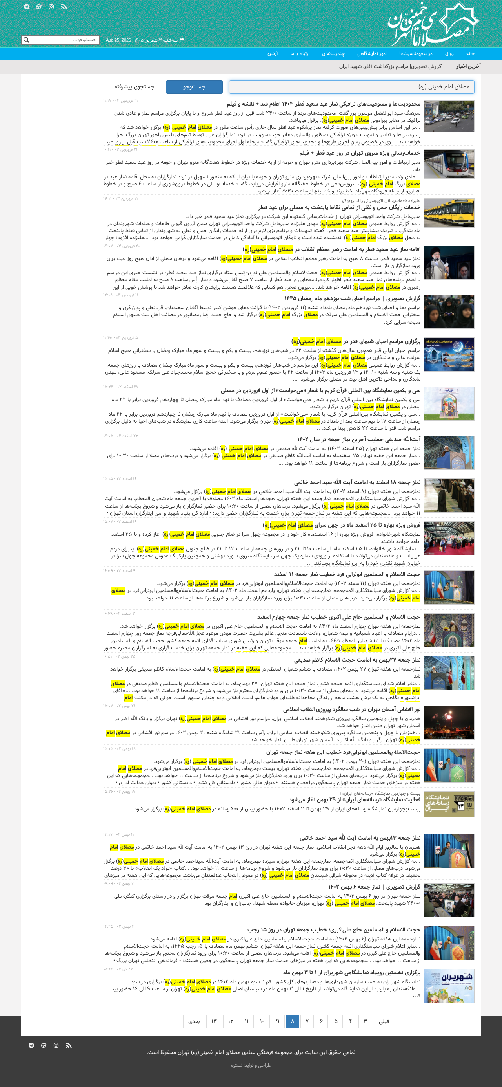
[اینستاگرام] (51, 5)
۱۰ (262, 1021)
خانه (470, 54)
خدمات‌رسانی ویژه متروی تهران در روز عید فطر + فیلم (360, 153)
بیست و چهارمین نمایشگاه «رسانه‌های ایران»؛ (380, 793)
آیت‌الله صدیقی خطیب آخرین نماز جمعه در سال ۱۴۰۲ (358, 440)
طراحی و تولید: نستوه (251, 1065)
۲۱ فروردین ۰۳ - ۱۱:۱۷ (120, 100)
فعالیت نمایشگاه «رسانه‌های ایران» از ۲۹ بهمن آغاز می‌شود (354, 800)
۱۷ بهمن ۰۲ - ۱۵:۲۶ (119, 791)
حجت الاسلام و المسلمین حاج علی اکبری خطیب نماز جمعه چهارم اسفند (338, 617)
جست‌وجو (194, 87)
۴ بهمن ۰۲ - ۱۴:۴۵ (118, 926)
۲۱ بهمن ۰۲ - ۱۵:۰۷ (119, 706)
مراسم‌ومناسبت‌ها (416, 54)
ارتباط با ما (300, 54)
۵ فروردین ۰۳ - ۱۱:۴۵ (120, 338)
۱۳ (214, 1021)
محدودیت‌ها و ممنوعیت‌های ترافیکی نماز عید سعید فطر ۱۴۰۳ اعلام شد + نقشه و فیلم (323, 104)
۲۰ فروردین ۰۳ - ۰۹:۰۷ (121, 246)
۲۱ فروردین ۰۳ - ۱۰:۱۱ (120, 150)
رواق (449, 54)
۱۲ (230, 1021)
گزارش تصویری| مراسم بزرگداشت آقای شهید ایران (390, 66)
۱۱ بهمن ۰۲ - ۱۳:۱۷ (118, 834)
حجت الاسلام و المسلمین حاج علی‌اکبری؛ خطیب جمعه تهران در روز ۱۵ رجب (333, 930)
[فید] (63, 5)
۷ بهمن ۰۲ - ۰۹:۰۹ (118, 883)
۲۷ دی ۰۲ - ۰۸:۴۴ (118, 969)
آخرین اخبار (468, 66)
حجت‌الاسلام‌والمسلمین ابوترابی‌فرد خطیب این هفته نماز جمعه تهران (343, 752)
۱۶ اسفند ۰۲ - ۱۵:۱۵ (119, 479)
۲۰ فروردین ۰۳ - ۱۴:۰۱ (121, 199)
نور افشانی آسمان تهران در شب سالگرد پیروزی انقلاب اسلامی (351, 710)
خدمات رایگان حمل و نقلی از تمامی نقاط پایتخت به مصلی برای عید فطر (339, 207)
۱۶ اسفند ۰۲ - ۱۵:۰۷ (119, 522)
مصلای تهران (422, 23)
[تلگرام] (26, 5)
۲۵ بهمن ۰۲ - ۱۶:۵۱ (119, 656)
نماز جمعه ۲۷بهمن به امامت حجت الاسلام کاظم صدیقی (357, 660)
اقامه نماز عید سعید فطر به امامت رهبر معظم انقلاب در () (331, 250)
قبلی (384, 1021)
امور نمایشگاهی (372, 54)
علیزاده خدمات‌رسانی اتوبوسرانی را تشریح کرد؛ (379, 200)
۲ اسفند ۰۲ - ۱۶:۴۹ (119, 613)
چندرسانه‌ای (333, 54)
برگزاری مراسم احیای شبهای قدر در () (355, 341)
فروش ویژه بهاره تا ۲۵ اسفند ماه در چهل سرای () (341, 525)
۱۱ (247, 1021)
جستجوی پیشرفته (135, 87)
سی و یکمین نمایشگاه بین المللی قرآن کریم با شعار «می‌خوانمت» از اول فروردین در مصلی (320, 391)
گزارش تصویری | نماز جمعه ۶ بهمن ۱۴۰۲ (374, 887)
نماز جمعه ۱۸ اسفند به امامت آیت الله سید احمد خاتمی (357, 482)
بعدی (194, 1021)
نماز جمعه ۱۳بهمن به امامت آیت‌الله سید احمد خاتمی (360, 838)
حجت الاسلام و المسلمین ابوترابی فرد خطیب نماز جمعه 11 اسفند (347, 574)
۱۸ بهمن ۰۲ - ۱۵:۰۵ (119, 749)
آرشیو (272, 54)
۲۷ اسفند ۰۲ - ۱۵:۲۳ (120, 387)
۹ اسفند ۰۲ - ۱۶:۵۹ (119, 571)
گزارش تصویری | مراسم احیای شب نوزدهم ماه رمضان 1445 (352, 299)
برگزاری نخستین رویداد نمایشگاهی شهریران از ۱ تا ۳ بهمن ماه (351, 973)
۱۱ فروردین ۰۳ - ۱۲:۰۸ (120, 295)
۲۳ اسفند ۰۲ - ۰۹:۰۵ (120, 436)
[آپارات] (39, 5)
